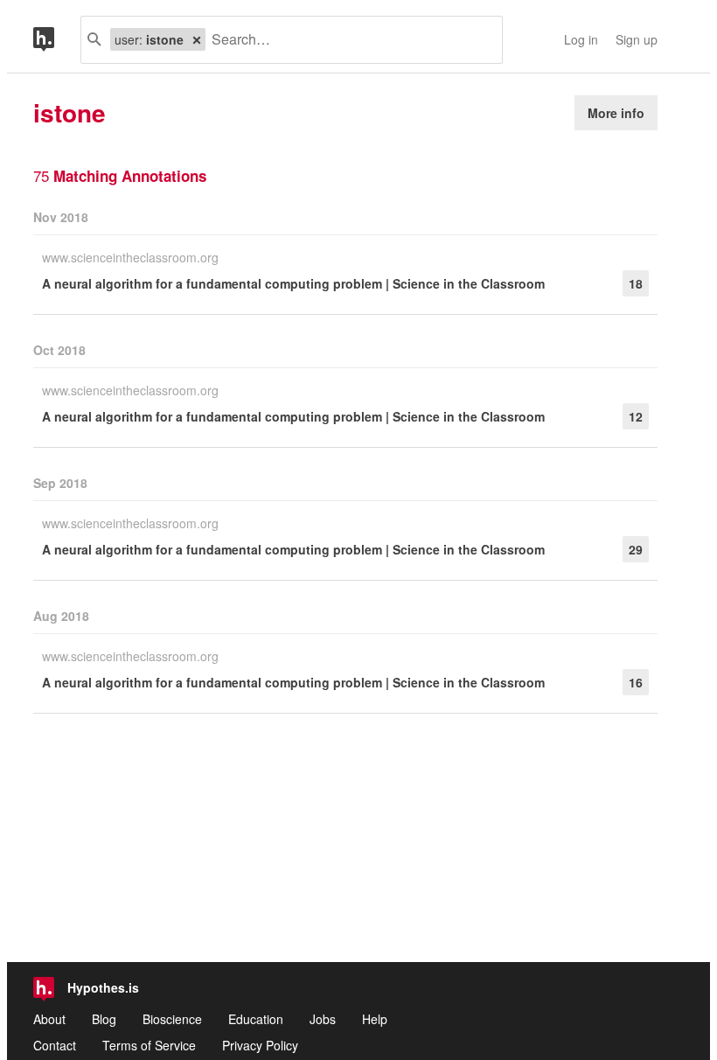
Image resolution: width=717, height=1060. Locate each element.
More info (616, 113)
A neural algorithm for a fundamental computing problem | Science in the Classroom (293, 283)
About (49, 1019)
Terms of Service (149, 1045)
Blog (104, 1019)
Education (255, 1019)
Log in (581, 39)
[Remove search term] (196, 39)
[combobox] (347, 39)
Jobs (323, 1019)
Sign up (637, 39)
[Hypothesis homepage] (56, 40)
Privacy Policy (260, 1045)
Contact (54, 1045)
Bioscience (172, 1019)
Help (374, 1019)
